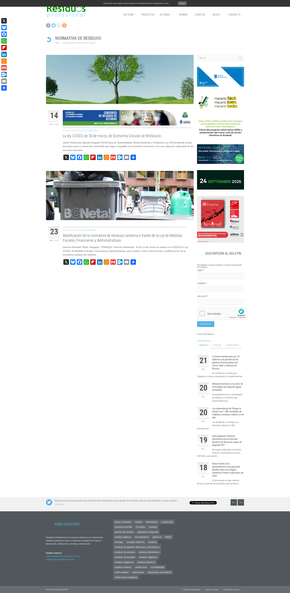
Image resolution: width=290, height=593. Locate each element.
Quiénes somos (211, 590)
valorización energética (126, 577)
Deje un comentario (89, 131)
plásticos (157, 537)
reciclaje (75, 131)
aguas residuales (123, 522)
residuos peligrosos (124, 562)
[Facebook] (4, 34)
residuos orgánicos (148, 557)
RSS (64, 25)
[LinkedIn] (4, 54)
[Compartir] (4, 88)
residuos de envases (125, 552)
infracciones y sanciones (137, 227)
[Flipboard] (4, 47)
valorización (138, 572)
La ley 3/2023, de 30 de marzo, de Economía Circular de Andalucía (112, 136)
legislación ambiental (145, 128)
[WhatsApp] (4, 41)
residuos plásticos (146, 562)
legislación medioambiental (161, 227)
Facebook (48, 25)
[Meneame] (4, 61)
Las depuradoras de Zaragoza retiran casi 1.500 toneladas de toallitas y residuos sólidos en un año (228, 413)
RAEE (168, 537)
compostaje (167, 522)
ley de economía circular (167, 128)
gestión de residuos (125, 128)
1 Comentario (90, 230)
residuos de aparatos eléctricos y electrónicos (137, 547)
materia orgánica (123, 537)
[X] (4, 20)
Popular (217, 345)
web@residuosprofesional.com (60, 559)
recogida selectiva (135, 542)
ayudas (138, 522)
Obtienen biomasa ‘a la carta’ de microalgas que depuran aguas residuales (227, 386)
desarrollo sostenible (106, 128)
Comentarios (232, 345)
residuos (152, 542)
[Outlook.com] (4, 74)
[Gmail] (4, 67)
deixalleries (101, 227)
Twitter (53, 25)
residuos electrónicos (149, 552)
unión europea (121, 572)
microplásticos (142, 537)
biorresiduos (152, 522)
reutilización (141, 567)
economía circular (123, 527)
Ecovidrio (140, 527)
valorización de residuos (159, 572)
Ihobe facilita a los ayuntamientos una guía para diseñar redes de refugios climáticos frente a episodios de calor (227, 469)
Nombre (202, 283)
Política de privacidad (191, 590)
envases (153, 527)
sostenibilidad (157, 567)
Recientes (203, 345)
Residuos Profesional (76, 128)
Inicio (57, 43)
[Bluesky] (4, 27)
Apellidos (203, 296)
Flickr (59, 25)
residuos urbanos (123, 567)
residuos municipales (125, 557)
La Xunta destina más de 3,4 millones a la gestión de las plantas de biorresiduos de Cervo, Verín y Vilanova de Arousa (225, 362)
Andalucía (90, 128)
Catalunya (90, 227)
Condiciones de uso (231, 590)
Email (201, 270)
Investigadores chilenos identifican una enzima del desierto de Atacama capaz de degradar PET (227, 440)
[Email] (4, 81)
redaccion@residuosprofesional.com (63, 556)
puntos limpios (77, 230)
